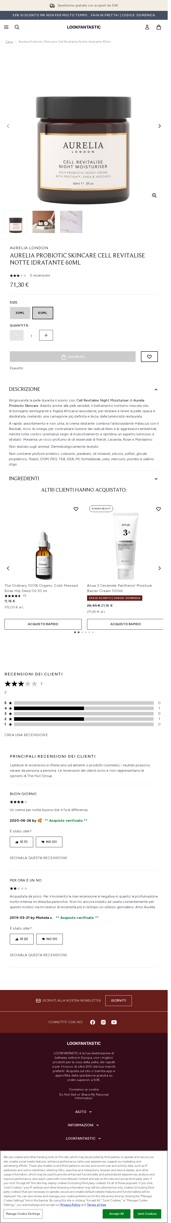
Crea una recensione (26, 735)
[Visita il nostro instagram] (103, 1022)
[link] (147, 27)
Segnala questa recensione (38, 858)
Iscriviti (118, 1000)
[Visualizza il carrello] (158, 27)
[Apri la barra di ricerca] (17, 27)
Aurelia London (29, 247)
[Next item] (159, 568)
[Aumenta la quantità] (46, 335)
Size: (14, 302)
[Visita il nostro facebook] (92, 1022)
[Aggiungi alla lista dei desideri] (149, 356)
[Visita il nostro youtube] (114, 1022)
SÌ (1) (23, 842)
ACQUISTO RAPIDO (43, 624)
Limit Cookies (147, 1213)
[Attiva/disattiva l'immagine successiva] (159, 126)
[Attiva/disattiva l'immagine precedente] (8, 126)
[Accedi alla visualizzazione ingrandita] (154, 195)
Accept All (116, 1213)
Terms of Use (96, 1205)
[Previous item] (8, 568)
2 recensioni (40, 275)
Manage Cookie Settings (23, 1213)
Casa (9, 42)
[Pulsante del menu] (6, 27)
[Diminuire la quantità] (17, 335)
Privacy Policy (70, 1205)
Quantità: (19, 325)
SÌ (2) (24, 939)
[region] (84, 1187)
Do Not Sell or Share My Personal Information (83, 1096)
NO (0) (51, 842)
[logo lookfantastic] (84, 27)
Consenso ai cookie (84, 1089)
